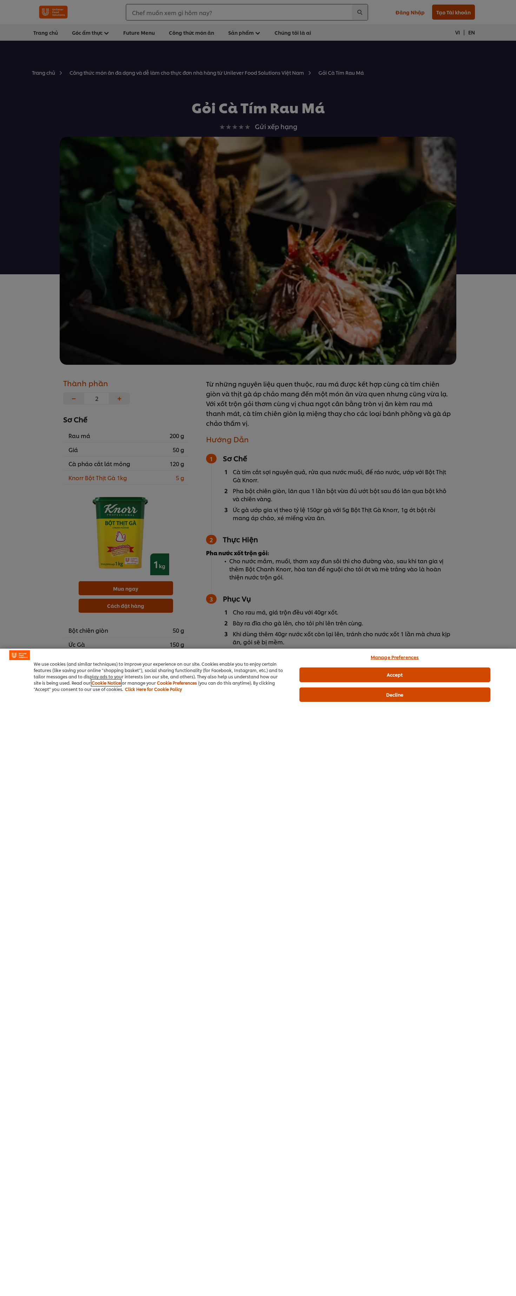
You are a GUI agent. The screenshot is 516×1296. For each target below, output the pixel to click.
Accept (395, 674)
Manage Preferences (395, 657)
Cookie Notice (106, 683)
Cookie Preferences (177, 683)
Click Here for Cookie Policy (153, 689)
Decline (395, 694)
